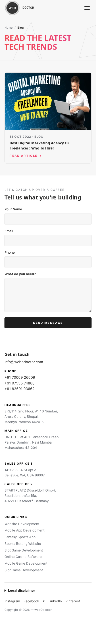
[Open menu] (87, 8)
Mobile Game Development (25, 563)
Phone (9, 252)
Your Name (13, 209)
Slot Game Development (23, 550)
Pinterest (72, 601)
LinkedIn (55, 601)
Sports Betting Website (22, 543)
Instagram (12, 601)
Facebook (31, 601)
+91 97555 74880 (19, 383)
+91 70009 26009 (19, 377)
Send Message (48, 322)
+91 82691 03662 (19, 388)
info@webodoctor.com (23, 362)
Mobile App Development (24, 530)
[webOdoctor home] (24, 8)
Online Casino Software (23, 557)
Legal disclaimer (21, 590)
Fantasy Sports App (19, 537)
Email (8, 231)
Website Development (21, 524)
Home (8, 27)
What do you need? (20, 274)
